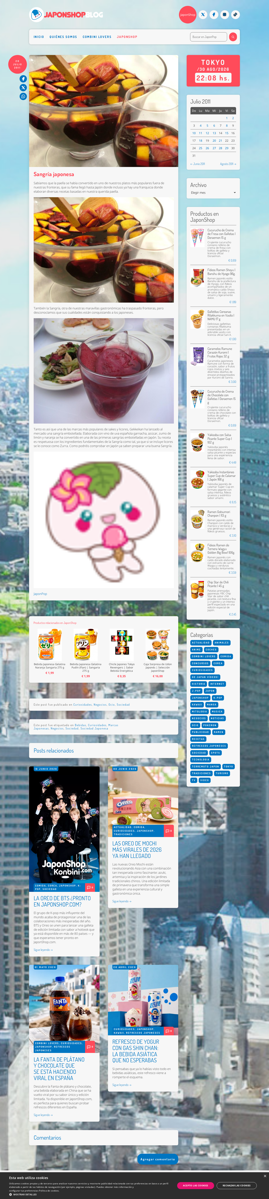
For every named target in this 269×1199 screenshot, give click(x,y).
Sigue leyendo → (43, 950)
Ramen (219, 732)
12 (207, 133)
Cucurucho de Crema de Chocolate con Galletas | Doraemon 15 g (222, 396)
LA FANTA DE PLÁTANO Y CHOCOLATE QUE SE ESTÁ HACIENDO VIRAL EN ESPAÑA (59, 1068)
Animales (222, 642)
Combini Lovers (97, 37)
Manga (212, 704)
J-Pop (196, 690)
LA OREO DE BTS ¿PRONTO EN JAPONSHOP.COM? (62, 901)
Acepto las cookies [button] (195, 1185)
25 (200, 148)
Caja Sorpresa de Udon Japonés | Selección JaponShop (158, 667)
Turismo (222, 773)
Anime (196, 649)
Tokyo (228, 766)
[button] (90, 1194)
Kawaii (119, 1032)
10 (194, 133)
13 (214, 133)
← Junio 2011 (197, 164)
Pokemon (210, 725)
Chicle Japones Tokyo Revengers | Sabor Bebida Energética (121, 667)
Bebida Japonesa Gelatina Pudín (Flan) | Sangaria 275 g (85, 667)
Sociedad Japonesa (94, 728)
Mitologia (199, 711)
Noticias (217, 718)
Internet (217, 683)
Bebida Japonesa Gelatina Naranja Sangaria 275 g (49, 666)
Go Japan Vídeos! (205, 677)
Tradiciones (123, 834)
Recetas (198, 739)
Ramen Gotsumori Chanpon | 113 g (219, 513)
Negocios (100, 704)
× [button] (265, 1176)
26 (207, 148)
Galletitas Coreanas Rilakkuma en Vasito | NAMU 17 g (221, 315)
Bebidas (80, 725)
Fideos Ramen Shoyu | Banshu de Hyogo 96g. (221, 271)
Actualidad (123, 827)
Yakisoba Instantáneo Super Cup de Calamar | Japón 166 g (222, 475)
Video (204, 780)
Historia (198, 683)
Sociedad (123, 704)
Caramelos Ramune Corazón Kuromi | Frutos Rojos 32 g (220, 352)
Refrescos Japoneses (143, 1032)
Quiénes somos (63, 37)
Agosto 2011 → (228, 164)
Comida (40, 885)
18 (200, 141)
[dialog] (134, 1185)
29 (226, 148)
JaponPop (40, 594)
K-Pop (218, 697)
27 (214, 148)
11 (200, 133)
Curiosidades (82, 704)
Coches (211, 649)
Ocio (112, 704)
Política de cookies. (49, 1190)
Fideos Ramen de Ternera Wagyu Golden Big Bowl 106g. (221, 548)
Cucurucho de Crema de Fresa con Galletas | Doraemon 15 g (222, 233)
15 (226, 133)
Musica (217, 711)
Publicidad (200, 732)
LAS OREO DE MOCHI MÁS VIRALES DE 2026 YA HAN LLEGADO (137, 849)
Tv (194, 780)
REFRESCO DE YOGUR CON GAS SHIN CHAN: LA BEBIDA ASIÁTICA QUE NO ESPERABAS (135, 1051)
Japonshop (127, 37)
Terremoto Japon (205, 766)
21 (220, 141)
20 (214, 141)
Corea (52, 885)
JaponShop (187, 15)
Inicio (39, 37)
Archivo (198, 185)
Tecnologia (201, 759)
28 (220, 148)
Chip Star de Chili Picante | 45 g (218, 584)
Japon (210, 690)
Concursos (200, 663)
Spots (215, 752)
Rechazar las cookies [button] (237, 1185)
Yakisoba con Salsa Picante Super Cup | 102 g (220, 438)
